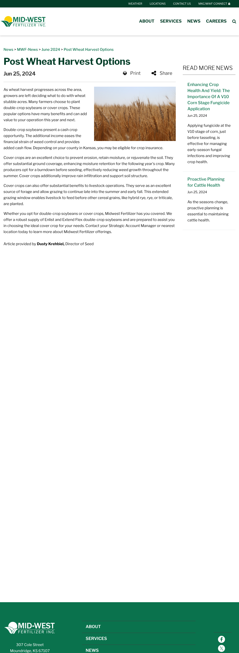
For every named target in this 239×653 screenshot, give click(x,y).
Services (171, 21)
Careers (216, 21)
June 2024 (51, 49)
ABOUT (93, 626)
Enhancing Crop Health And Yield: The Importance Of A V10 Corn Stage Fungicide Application (208, 96)
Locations (157, 3)
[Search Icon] (234, 21)
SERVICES (96, 638)
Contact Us (182, 3)
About (147, 21)
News (193, 21)
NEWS (92, 650)
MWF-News (27, 49)
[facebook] (221, 639)
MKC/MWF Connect (213, 3)
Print (135, 73)
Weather (135, 3)
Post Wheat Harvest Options (89, 49)
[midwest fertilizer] (30, 627)
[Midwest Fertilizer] (23, 21)
